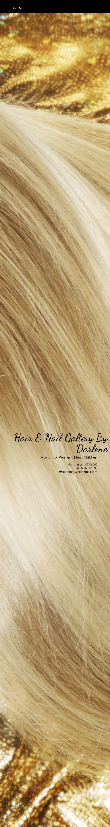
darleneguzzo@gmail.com (79, 472)
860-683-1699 (88, 468)
